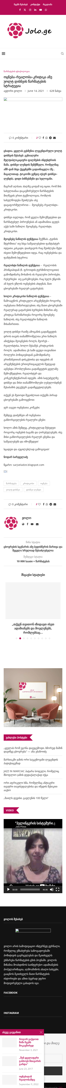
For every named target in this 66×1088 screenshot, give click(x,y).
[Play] (8, 889)
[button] (9, 610)
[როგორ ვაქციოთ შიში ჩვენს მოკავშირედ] (9, 1042)
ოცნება (43, 483)
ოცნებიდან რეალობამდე (27, 1078)
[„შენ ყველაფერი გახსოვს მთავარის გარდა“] (9, 1061)
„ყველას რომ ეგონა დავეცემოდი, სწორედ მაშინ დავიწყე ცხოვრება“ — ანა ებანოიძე (33, 749)
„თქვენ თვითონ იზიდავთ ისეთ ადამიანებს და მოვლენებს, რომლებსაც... (33, 628)
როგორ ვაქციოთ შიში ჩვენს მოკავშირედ (28, 1042)
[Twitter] (25, 9)
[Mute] (52, 889)
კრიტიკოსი (28, 483)
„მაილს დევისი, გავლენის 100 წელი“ (26, 798)
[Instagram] (30, 9)
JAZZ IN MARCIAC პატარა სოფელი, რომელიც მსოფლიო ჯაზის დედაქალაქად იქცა (31, 773)
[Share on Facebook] (43, 137)
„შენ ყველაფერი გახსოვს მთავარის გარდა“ (30, 1061)
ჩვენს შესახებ (21, 4)
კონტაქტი (35, 4)
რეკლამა (47, 4)
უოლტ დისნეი (13, 489)
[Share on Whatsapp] (46, 137)
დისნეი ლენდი (33, 489)
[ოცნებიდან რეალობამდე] (9, 1080)
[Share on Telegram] (50, 137)
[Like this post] (39, 137)
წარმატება (11, 483)
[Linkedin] (35, 9)
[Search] (62, 53)
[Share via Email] (54, 137)
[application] (33, 856)
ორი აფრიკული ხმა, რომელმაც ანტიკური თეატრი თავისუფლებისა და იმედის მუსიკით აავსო (30, 786)
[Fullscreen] (57, 889)
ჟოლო (18, 91)
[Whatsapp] (46, 9)
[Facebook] (20, 9)
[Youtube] (40, 9)
